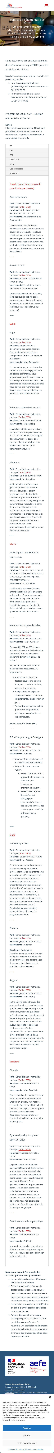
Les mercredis (16, 168)
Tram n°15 (9, 1393)
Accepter (27, 1427)
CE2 (11, 155)
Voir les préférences (27, 1443)
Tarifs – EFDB (25, 207)
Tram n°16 (9, 1390)
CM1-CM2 (14, 159)
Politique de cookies (16, 1449)
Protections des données (34, 1449)
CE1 (11, 150)
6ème (12, 164)
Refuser (27, 1435)
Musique (14, 173)
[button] (49, 1397)
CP (11, 146)
